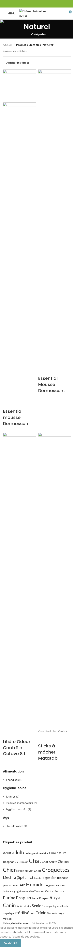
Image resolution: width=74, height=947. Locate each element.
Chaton (63, 861)
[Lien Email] (37, 4)
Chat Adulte (49, 861)
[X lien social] (32, 4)
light (18, 891)
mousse (26, 891)
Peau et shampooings (19, 802)
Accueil (7, 44)
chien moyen (25, 870)
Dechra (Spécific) (18, 877)
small (60, 906)
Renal (35, 898)
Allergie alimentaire (37, 853)
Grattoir (16, 885)
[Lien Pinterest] (41, 4)
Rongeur (44, 898)
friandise (62, 877)
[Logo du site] (37, 13)
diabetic (38, 878)
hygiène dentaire (16, 809)
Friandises (12, 779)
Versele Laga (55, 913)
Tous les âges (14, 826)
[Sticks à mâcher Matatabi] (54, 580)
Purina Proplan (17, 897)
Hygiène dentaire (55, 885)
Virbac (7, 918)
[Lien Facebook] (26, 4)
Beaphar (8, 861)
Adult (7, 853)
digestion (49, 878)
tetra (32, 913)
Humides (36, 884)
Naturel (40, 891)
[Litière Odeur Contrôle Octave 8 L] (19, 580)
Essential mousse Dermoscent (16, 417)
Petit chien (52, 891)
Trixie (41, 912)
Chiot (37, 870)
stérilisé (21, 912)
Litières (11, 796)
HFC (22, 885)
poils (62, 891)
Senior (37, 905)
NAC (33, 891)
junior (6, 891)
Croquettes (56, 869)
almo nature (58, 853)
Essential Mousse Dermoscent (51, 384)
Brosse (24, 861)
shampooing (50, 906)
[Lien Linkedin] (46, 4)
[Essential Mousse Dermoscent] (54, 217)
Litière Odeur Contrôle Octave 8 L (16, 748)
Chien (10, 869)
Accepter (10, 942)
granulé (7, 885)
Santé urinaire (23, 906)
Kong (12, 891)
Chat (35, 860)
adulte (18, 852)
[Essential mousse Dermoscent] (19, 85)
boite (17, 862)
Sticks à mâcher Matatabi (48, 752)
